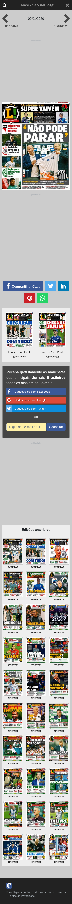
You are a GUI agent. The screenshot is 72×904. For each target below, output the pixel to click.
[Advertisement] (37, 67)
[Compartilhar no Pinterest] (29, 298)
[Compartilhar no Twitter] (50, 286)
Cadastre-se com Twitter (30, 408)
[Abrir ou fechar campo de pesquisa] (7, 5)
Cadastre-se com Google (30, 400)
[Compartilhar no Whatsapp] (42, 298)
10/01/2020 (61, 26)
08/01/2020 (11, 26)
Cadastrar (56, 427)
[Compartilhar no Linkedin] (63, 286)
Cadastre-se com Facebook (32, 391)
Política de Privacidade (21, 895)
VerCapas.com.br (19, 892)
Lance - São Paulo (34, 5)
